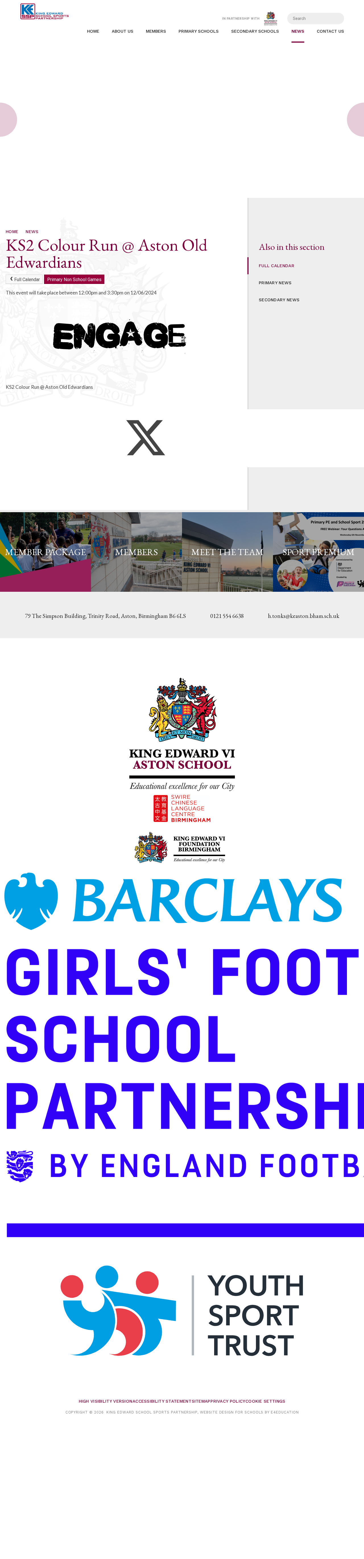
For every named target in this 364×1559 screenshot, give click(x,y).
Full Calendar (27, 279)
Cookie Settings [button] (265, 1401)
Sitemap (201, 1401)
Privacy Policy (227, 1401)
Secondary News (279, 299)
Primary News (275, 282)
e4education (285, 1412)
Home (12, 231)
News (32, 231)
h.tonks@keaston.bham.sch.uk (303, 616)
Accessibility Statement (162, 1401)
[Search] (336, 18)
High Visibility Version (106, 1401)
